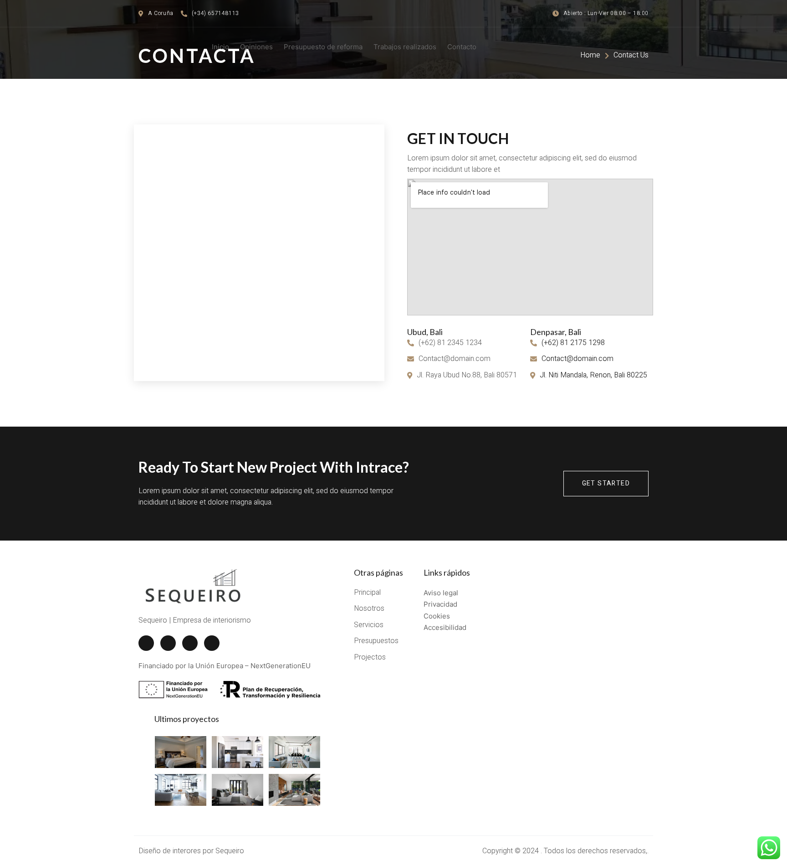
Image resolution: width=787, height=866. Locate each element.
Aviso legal (441, 592)
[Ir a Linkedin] (212, 643)
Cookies (437, 616)
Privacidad (440, 604)
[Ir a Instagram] (190, 643)
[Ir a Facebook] (146, 643)
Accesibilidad (445, 627)
